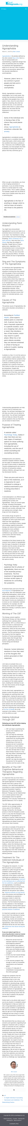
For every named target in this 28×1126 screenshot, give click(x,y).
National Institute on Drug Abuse (14, 892)
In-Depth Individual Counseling (13, 1097)
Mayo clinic (15, 58)
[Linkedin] (14, 1090)
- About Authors (17, 1120)
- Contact (14, 1118)
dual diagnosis (6, 590)
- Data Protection (7, 1118)
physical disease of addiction (11, 909)
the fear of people (9, 709)
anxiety (6, 131)
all (5, 1095)
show (18, 216)
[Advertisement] (14, 26)
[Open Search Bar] (26, 9)
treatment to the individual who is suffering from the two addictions (13, 881)
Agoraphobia (14, 127)
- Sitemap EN (20, 1118)
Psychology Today (10, 435)
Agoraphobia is (6, 56)
